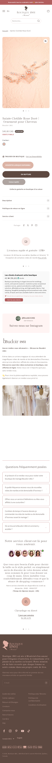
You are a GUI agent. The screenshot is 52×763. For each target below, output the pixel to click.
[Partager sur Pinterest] (32, 225)
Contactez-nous (8, 710)
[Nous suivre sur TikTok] (28, 731)
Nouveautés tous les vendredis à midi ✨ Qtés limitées (26, 2)
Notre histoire (8, 715)
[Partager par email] (36, 225)
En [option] (8, 11)
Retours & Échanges (10, 702)
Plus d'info (42, 258)
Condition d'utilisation (37, 705)
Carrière (5, 719)
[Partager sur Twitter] (28, 225)
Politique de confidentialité (34, 699)
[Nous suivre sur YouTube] (22, 731)
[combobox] (24, 20)
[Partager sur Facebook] (24, 225)
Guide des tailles (9, 694)
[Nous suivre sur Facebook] (4, 731)
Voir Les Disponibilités (34, 156)
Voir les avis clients (14, 300)
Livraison (6, 706)
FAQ (3, 723)
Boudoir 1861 (7, 125)
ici (37, 378)
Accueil (5, 31)
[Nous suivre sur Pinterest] (16, 731)
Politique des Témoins (37, 694)
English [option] (19, 738)
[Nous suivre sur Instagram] (10, 731)
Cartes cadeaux (8, 698)
